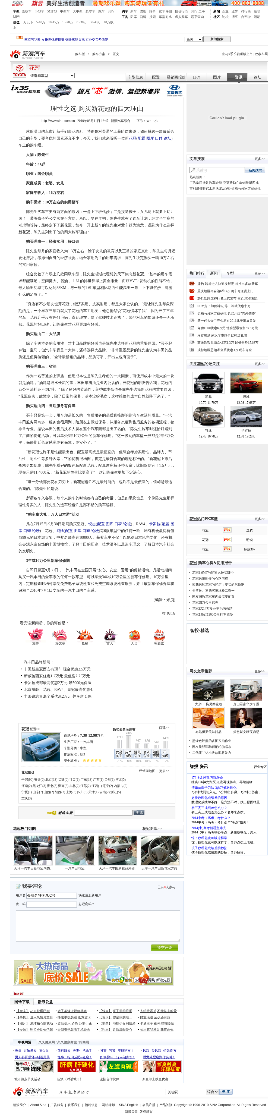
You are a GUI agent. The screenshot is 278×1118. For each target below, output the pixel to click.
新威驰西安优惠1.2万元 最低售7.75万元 (57, 676)
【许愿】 (105, 1030)
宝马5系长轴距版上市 (237, 54)
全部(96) (27, 780)
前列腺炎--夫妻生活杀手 (75, 1051)
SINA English (128, 1105)
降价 (152, 11)
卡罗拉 (154, 524)
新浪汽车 (28, 54)
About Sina (38, 1105)
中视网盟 (24, 1042)
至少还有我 (162, 1017)
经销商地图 (147, 771)
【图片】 (22, 1023)
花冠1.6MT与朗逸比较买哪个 (213, 573)
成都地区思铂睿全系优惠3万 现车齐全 (224, 350)
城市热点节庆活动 (27, 1079)
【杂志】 (22, 1011)
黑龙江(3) (39, 786)
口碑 (143, 17)
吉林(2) (74, 786)
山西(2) (49, 792)
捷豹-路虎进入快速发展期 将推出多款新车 (227, 284)
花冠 (34, 67)
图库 (133, 17)
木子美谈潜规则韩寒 (72, 1011)
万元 (91, 736)
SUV (111, 11)
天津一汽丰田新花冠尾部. (117, 868)
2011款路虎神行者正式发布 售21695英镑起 (227, 298)
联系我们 (74, 1105)
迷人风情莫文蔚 (41, 1017)
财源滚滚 (146, 1017)
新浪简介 (19, 1105)
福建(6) (63, 780)
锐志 (92, 524)
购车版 (80, 54)
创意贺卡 (84, 1017)
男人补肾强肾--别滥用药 (32, 1057)
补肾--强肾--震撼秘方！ (117, 1051)
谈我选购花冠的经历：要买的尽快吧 (218, 585)
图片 (217, 77)
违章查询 (197, 17)
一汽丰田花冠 (74, 868)
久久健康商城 (67, 1042)
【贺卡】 (105, 1017)
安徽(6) (39, 780)
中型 (83, 748)
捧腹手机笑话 (67, 1017)
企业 (225, 11)
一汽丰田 (27, 662)
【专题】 (22, 1030)
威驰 (60, 531)
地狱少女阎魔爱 (124, 1023)
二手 (201, 11)
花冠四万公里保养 (205, 602)
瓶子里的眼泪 (122, 1011)
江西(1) (96, 786)
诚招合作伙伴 (109, 1079)
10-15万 (53, 22)
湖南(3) (63, 786)
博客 (235, 17)
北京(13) (51, 780)
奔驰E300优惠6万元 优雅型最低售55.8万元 (227, 328)
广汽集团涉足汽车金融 (205, 183)
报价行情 (181, 11)
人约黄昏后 (148, 1011)
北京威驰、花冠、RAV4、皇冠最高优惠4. (58, 690)
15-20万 (67, 22)
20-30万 (81, 22)
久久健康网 (47, 1042)
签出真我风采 (150, 1030)
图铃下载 (22, 1002)
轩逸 (208, 430)
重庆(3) (26, 798)
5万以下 (27, 22)
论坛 (225, 17)
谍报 (143, 11)
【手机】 (22, 1017)
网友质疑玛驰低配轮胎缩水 (211, 747)
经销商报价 (176, 77)
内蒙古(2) (120, 786)
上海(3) (71, 792)
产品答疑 (165, 1105)
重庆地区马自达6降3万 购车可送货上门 (225, 291)
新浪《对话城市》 (70, 1079)
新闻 (216, 11)
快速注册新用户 (89, 895)
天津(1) (93, 792)
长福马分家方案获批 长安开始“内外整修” (226, 313)
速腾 (249, 530)
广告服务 (57, 1105)
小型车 (39, 11)
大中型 (78, 11)
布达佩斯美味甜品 (208, 732)
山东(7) (38, 792)
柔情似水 (64, 1023)
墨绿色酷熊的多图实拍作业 (211, 741)
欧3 (82, 754)
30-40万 (95, 22)
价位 (16, 22)
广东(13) (86, 780)
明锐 (249, 540)
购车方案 (98, 54)
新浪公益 (45, 1002)
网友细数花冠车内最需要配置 (213, 597)
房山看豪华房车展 (246, 704)
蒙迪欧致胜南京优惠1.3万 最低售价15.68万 (227, 343)
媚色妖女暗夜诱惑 (246, 732)
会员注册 (148, 1105)
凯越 (208, 397)
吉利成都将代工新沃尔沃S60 (209, 188)
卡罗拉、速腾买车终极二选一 (213, 591)
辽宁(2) (108, 786)
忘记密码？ (86, 904)
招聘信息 (91, 1105)
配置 (156, 77)
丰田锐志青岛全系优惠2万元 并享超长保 (57, 696)
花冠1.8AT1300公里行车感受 (212, 614)
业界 (235, 11)
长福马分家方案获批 (246, 188)
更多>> (164, 771)
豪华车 (90, 11)
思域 (246, 397)
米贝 (170, 600)
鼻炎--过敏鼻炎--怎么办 (32, 1051)
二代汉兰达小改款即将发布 (211, 753)
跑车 (101, 11)
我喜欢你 (166, 1030)
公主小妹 (85, 1023)
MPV (16, 17)
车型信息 (135, 77)
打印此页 (168, 613)
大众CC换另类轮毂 (208, 704)
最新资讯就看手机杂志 (74, 1030)
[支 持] (35, 635)
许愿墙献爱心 (122, 1030)
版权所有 (146, 1112)
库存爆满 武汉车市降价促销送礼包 (222, 335)
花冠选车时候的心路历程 (210, 579)
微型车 (26, 11)
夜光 (157, 1023)
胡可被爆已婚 (40, 1011)
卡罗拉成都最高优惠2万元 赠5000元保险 (57, 683)
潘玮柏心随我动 (41, 1023)
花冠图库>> (152, 829)
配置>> (35, 729)
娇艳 (74, 1023)
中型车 (65, 11)
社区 (216, 17)
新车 (133, 11)
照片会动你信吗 (41, 1030)
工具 (125, 17)
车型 (16, 11)
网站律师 (108, 1105)
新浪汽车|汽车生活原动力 (74, 1092)
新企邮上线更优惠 (155, 1079)
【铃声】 (105, 1011)
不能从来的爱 (167, 1011)
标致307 (249, 549)
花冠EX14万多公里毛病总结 (212, 608)
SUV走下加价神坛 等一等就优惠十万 (224, 306)
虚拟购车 (181, 17)
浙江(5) (115, 792)
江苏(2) (85, 786)
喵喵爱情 (167, 1023)
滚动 (257, 11)
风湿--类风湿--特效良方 (159, 1051)
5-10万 (40, 22)
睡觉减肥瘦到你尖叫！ (159, 1057)
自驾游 (246, 17)
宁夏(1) (26, 792)
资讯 (238, 77)
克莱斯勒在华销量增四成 (241, 183)
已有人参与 (166, 887)
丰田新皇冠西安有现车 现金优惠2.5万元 (57, 669)
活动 (257, 17)
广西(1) (98, 780)
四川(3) (82, 792)
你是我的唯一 (122, 1017)
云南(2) (104, 792)
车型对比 (165, 17)
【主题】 (105, 1023)
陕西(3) (60, 792)
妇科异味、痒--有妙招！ (117, 1057)
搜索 (152, 17)
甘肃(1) (74, 780)
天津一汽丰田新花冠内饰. (32, 868)
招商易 (84, 1042)
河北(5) (120, 780)
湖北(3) (52, 786)
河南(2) (26, 786)
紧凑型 (52, 11)
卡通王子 (146, 1023)
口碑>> (164, 728)
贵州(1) (109, 780)
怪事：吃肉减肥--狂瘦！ (75, 1057)
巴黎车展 (261, 54)
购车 (125, 11)
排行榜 (246, 11)
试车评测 (165, 11)
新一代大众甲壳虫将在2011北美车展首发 (226, 321)
